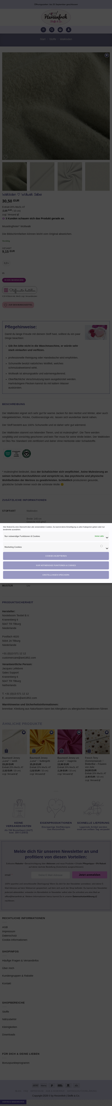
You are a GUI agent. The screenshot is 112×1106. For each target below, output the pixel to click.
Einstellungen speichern (56, 575)
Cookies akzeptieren (56, 556)
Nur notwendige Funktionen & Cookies (56, 565)
